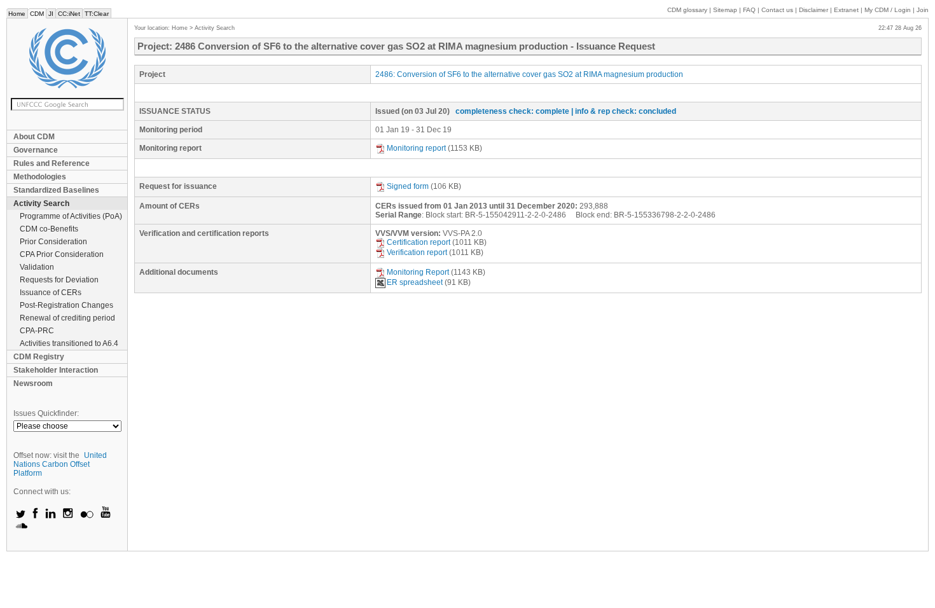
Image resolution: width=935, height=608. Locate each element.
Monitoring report (416, 148)
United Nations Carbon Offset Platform (60, 464)
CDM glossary (687, 9)
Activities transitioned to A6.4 (69, 343)
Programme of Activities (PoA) (71, 216)
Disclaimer (813, 9)
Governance (35, 150)
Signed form (408, 186)
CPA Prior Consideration (62, 254)
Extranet (846, 9)
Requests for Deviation (59, 279)
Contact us (777, 9)
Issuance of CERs (50, 292)
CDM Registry (38, 356)
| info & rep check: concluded (623, 111)
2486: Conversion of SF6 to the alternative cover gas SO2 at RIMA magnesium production (529, 74)
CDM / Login (888, 9)
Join (923, 9)
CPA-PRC (37, 330)
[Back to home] (67, 58)
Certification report (418, 242)
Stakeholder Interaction (55, 370)
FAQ (749, 9)
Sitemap (725, 9)
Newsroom (33, 383)
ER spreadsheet (415, 282)
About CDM (34, 136)
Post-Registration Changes (66, 305)
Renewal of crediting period (67, 318)
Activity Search (41, 203)
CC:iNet (69, 13)
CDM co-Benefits (49, 229)
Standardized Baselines (56, 190)
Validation (37, 267)
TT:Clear (97, 13)
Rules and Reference (51, 163)
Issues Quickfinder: (46, 413)
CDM (37, 13)
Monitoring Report (418, 272)
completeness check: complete (512, 111)
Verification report (417, 252)
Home (16, 13)
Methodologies (39, 176)
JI (50, 13)
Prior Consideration (53, 241)
